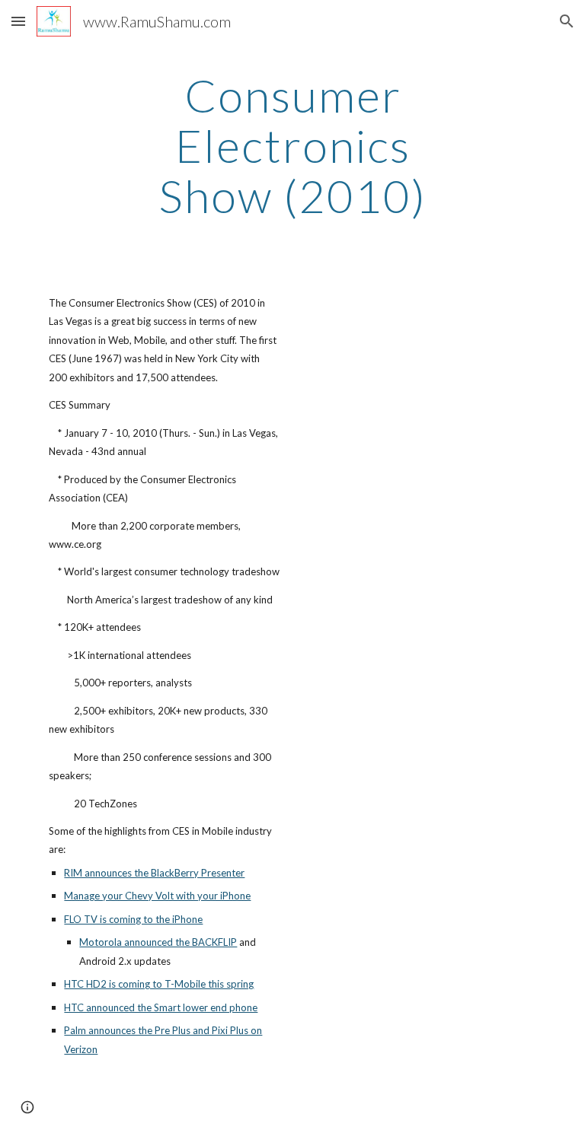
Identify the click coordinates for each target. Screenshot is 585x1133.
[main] (292, 145)
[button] (18, 21)
